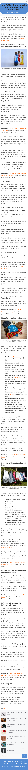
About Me (3, 763)
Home (4, 761)
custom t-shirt (15, 357)
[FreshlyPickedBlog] (4, 1)
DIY (4, 708)
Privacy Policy (19, 763)
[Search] (24, 756)
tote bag (11, 394)
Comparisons (10, 761)
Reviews (16, 761)
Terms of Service (11, 763)
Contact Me (22, 761)
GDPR (25, 763)
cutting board (18, 377)
